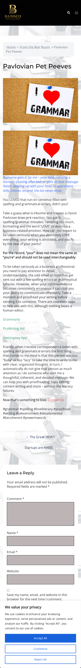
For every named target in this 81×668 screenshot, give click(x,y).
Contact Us (56, 400)
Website (13, 571)
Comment (15, 499)
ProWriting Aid (14, 328)
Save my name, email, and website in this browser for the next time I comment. (37, 597)
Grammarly (11, 319)
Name (12, 533)
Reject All (40, 659)
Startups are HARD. (39, 447)
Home (11, 47)
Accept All (40, 638)
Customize (40, 649)
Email (12, 552)
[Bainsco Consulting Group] (13, 12)
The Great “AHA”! (42, 437)
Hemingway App (15, 338)
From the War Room (35, 47)
